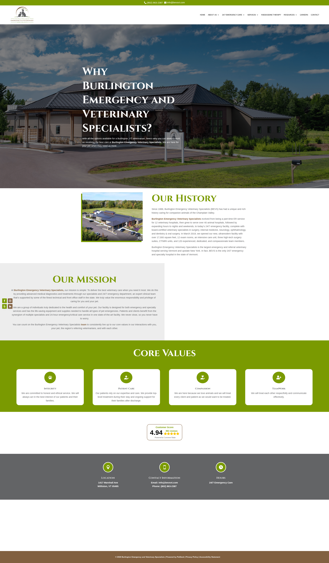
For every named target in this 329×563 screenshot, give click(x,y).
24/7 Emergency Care (232, 15)
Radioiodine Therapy (271, 15)
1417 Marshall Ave (108, 482)
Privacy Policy (192, 557)
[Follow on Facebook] (4, 300)
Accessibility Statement (209, 557)
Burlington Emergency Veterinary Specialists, (39, 290)
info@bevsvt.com (168, 482)
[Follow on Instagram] (10, 300)
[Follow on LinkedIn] (10, 306)
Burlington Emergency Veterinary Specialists (136, 142)
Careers (304, 15)
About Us (212, 15)
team (83, 324)
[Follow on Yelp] (4, 306)
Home (202, 15)
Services (251, 15)
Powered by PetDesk (175, 557)
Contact (315, 15)
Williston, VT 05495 (108, 486)
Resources (289, 15)
